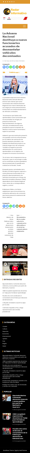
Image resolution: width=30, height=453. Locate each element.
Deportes (5, 331)
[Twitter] (7, 67)
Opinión (4, 339)
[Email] (17, 67)
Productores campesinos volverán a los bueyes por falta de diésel (14, 381)
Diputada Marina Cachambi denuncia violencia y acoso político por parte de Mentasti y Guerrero (14, 286)
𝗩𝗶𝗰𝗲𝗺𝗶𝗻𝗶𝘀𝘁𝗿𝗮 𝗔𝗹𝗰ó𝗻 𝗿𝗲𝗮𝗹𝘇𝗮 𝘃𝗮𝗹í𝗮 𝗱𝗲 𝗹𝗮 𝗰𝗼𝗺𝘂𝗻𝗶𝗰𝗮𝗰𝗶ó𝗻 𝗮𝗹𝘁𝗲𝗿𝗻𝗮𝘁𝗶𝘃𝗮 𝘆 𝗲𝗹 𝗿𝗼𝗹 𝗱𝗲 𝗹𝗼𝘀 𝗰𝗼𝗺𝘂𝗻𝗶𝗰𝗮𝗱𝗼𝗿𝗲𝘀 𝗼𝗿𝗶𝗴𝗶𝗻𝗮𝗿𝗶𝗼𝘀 (22, 223)
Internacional (6, 336)
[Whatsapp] (10, 67)
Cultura (4, 329)
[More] (23, 67)
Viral (16, 450)
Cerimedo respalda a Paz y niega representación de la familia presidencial (12, 310)
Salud (4, 346)
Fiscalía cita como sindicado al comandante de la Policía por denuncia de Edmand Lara (14, 298)
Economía (5, 334)
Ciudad (4, 326)
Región (4, 343)
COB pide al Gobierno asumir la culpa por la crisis (14, 371)
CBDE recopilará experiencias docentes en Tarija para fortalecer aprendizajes (14, 362)
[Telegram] (13, 67)
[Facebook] (4, 67)
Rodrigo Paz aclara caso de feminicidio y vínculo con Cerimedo (14, 385)
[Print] (20, 67)
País (10, 208)
